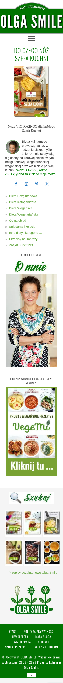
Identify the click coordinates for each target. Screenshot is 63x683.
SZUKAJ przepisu (16, 647)
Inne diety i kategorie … (25, 233)
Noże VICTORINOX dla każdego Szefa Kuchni (31, 128)
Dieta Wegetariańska (23, 214)
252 (42, 115)
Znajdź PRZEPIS (21, 245)
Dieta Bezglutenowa (23, 196)
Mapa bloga (43, 636)
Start (13, 631)
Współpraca (22, 642)
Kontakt (43, 642)
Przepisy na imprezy (23, 239)
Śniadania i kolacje (22, 226)
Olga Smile (28, 657)
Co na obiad (17, 220)
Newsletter (20, 636)
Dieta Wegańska (20, 208)
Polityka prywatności (39, 631)
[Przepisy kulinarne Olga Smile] (31, 21)
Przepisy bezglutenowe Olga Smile (33, 572)
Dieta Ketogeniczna (22, 202)
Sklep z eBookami (46, 647)
